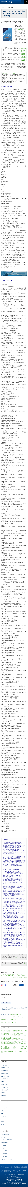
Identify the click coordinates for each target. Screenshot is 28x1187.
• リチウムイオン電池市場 (6, 1139)
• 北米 (2, 1119)
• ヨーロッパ (3, 1116)
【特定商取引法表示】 (6, 1170)
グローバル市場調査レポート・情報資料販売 (14, 1174)
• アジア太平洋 (4, 1108)
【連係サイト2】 (7, 1171)
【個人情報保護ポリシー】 (7, 1167)
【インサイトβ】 (15, 1171)
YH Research (14, 7)
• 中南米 (2, 1121)
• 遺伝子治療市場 (4, 1142)
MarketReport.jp (6, 2)
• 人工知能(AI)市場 (5, 1134)
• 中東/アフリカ (4, 1124)
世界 (9, 7)
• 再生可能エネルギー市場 (6, 1159)
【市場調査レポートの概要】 (7, 1166)
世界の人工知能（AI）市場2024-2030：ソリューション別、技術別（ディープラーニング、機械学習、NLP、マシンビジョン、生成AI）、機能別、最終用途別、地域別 (14, 1046)
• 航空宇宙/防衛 (4, 1078)
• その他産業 (3, 1095)
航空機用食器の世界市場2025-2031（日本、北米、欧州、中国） (14, 1043)
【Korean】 (19, 1170)
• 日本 (2, 1110)
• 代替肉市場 (3, 1145)
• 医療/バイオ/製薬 (5, 1076)
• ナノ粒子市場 (4, 1156)
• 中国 (2, 1113)
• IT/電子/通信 (4, 1065)
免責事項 (17, 957)
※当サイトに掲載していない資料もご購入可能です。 (12, 1017)
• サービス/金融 (4, 1087)
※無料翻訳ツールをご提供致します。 (9, 1019)
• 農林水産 (3, 1092)
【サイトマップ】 (23, 1171)
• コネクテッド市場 (5, 1148)
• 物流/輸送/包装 (4, 1090)
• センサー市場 (4, 1153)
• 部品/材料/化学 (4, 1073)
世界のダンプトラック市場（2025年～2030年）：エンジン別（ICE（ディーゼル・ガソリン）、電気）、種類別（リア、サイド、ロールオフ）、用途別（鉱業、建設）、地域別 (14, 975)
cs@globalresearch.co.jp (15, 1014)
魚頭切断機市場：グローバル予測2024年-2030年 (10, 1038)
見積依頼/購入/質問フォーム (23, 50)
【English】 (13, 1170)
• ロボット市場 (4, 1150)
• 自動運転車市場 (4, 1137)
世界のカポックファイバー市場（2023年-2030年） (11, 1034)
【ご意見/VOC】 (17, 1166)
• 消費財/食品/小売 (5, 1067)
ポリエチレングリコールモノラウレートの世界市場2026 (12, 1033)
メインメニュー (26, 2)
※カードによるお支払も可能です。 (8, 1022)
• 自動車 (2, 1081)
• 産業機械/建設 (4, 1070)
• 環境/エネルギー (5, 1084)
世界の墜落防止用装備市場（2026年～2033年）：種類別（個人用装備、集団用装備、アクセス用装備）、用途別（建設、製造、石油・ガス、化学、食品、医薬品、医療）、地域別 (14, 1041)
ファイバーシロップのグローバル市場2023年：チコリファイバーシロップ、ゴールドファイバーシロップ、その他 (14, 1031)
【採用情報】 (24, 1166)
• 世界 (2, 1105)
